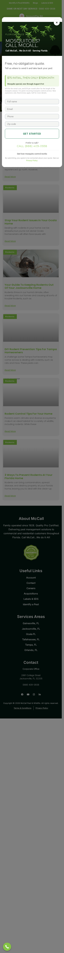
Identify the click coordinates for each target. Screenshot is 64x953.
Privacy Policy (31, 161)
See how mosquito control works (32, 154)
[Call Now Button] (7, 947)
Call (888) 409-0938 (32, 146)
